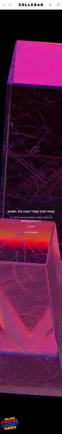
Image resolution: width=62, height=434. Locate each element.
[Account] (50, 5)
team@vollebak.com (31, 220)
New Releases (31, 232)
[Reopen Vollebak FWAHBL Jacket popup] (10, 423)
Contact (31, 226)
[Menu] (3, 5)
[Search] (10, 5)
